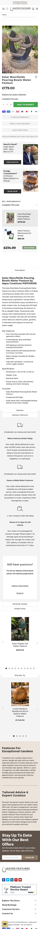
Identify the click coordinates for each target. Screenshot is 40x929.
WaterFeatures (23, 922)
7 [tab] (25, 668)
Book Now (12, 191)
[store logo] (20, 8)
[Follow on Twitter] (7, 879)
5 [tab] (18, 668)
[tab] (20, 338)
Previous (3, 642)
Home (4, 15)
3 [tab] (12, 668)
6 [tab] (22, 668)
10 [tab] (34, 668)
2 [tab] (9, 668)
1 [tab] (6, 668)
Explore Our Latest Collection (14, 94)
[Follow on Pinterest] (16, 879)
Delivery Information (20, 586)
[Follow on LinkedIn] (12, 879)
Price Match (12, 162)
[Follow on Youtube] (20, 879)
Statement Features (20, 2)
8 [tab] (28, 668)
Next (37, 643)
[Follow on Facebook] (3, 879)
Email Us (20, 593)
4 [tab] (15, 668)
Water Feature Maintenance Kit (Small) (24, 233)
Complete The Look (10, 99)
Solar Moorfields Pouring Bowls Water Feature (24, 216)
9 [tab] (31, 668)
